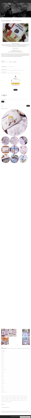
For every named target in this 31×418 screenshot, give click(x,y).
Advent (7, 66)
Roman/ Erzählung (3, 383)
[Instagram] (2, 95)
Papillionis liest (15, 9)
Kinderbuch (2, 376)
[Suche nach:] (15, 106)
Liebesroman (2, 379)
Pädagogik (2, 380)
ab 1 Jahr (2, 352)
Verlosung (13, 66)
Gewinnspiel (10, 66)
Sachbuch (15, 400)
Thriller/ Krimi (23, 400)
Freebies (2, 370)
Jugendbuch (14, 398)
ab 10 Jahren (2, 353)
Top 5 (2, 389)
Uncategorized (3, 390)
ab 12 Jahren (2, 356)
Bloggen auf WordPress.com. (15, 416)
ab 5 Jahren (2, 362)
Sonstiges (2, 386)
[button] (14, 122)
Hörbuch (2, 373)
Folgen (3, 101)
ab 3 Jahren (2, 359)
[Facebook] (4, 95)
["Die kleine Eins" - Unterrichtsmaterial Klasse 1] (5, 333)
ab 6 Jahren (2, 363)
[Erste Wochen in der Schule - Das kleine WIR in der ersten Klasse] (26, 333)
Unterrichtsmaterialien (9, 401)
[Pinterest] (6, 95)
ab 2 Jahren (6, 395)
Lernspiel (21, 398)
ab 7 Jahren (25, 395)
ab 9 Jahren (6, 397)
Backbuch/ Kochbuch (3, 369)
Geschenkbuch (3, 372)
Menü (16, 1)
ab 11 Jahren (14, 397)
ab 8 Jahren (2, 366)
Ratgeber (2, 382)
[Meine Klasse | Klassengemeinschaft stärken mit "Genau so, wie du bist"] (12, 333)
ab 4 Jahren (13, 395)
